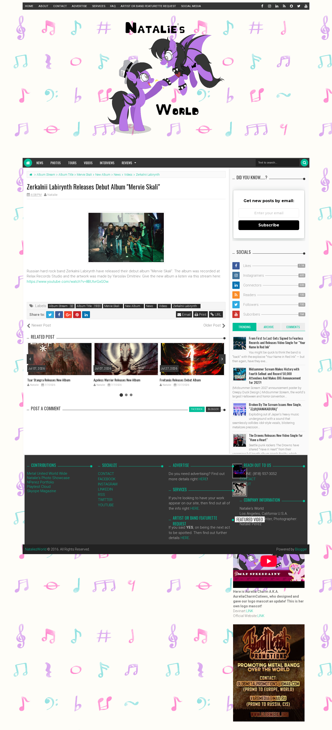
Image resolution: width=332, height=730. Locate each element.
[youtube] (305, 6)
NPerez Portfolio (40, 482)
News (39, 162)
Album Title (84, 306)
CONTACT (60, 6)
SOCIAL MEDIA (191, 6)
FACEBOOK (106, 479)
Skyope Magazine (41, 491)
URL (217, 314)
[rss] (284, 6)
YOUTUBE (106, 505)
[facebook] (262, 6)
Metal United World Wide (47, 473)
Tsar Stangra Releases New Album (48, 379)
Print (202, 314)
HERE (203, 479)
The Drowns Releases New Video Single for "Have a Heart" (276, 437)
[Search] (304, 162)
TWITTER (105, 500)
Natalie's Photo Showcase (48, 478)
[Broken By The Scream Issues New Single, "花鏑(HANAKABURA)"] (239, 409)
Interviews (107, 162)
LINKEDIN (105, 489)
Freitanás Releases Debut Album (180, 379)
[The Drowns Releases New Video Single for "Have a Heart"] (239, 440)
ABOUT (43, 6)
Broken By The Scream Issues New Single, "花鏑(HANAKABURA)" (275, 406)
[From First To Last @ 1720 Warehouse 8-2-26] (239, 471)
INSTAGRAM (107, 484)
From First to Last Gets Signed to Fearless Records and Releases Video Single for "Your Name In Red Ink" (277, 342)
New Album (132, 306)
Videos (88, 162)
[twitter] (298, 6)
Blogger (301, 549)
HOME (29, 6)
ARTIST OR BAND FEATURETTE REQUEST (148, 6)
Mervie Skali (111, 306)
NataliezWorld (35, 549)
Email (186, 314)
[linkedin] (276, 6)
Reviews (127, 162)
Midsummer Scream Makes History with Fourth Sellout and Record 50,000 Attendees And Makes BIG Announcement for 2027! (275, 375)
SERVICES (98, 6)
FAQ (113, 6)
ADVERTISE (79, 6)
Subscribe (268, 225)
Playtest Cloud (39, 486)
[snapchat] (291, 6)
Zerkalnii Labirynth (185, 306)
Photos (56, 162)
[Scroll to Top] (326, 721)
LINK (249, 611)
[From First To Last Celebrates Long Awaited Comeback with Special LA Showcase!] (239, 489)
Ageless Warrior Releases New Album (117, 379)
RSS (101, 494)
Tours (72, 162)
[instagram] (269, 6)
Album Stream (58, 306)
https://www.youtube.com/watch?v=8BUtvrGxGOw (67, 281)
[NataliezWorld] (28, 163)
